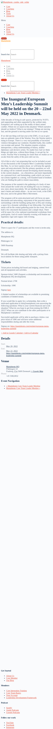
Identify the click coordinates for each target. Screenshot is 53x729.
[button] (26, 20)
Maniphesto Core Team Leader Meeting (23, 93)
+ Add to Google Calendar (12, 333)
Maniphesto (6, 41)
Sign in (4, 38)
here (9, 290)
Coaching (10, 9)
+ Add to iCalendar (30, 333)
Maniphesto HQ (12, 367)
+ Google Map (37, 371)
